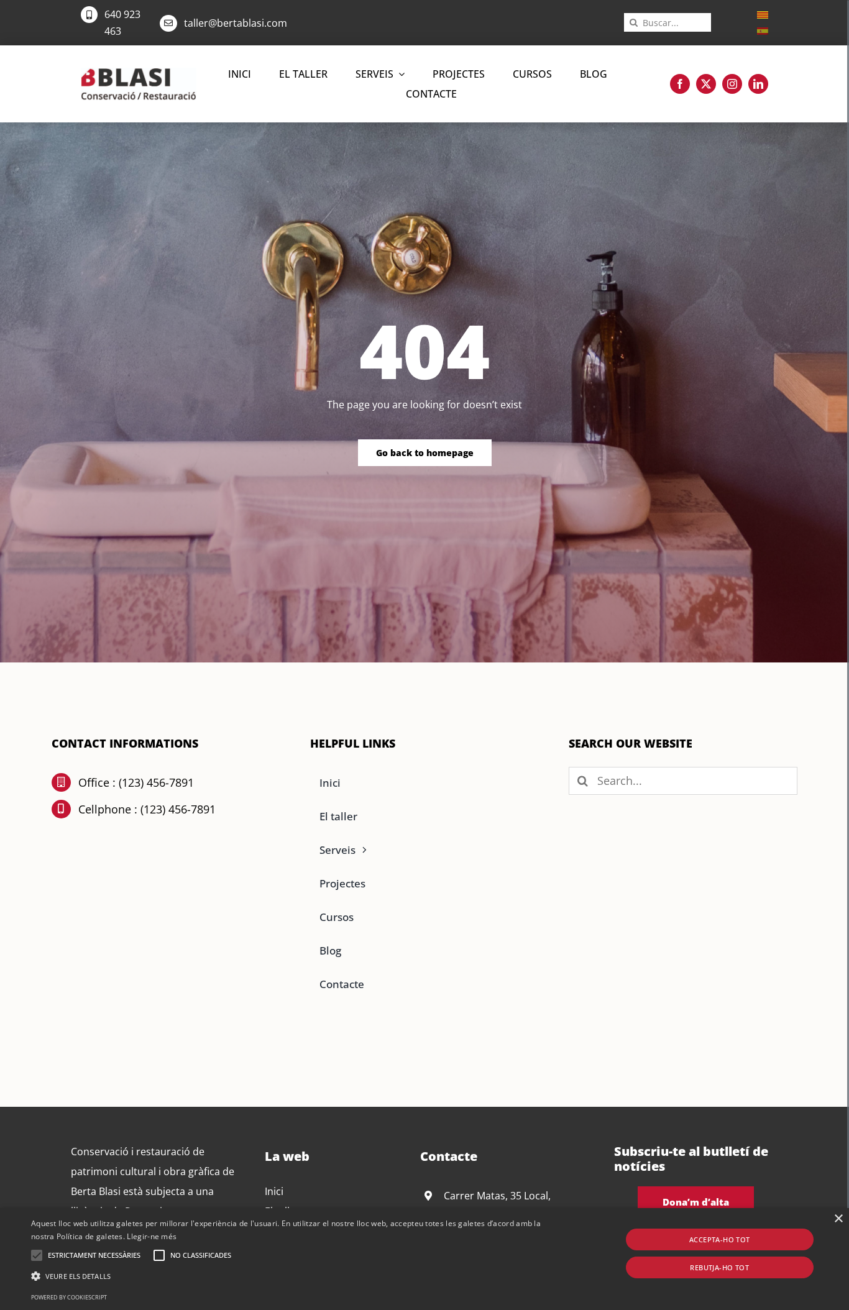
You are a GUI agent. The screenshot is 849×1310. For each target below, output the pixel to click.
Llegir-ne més (152, 1236)
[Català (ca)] (762, 13)
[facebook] (680, 84)
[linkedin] (758, 84)
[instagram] (732, 84)
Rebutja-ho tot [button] (719, 1267)
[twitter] (706, 84)
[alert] (424, 1259)
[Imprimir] (138, 73)
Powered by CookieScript (69, 1297)
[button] (36, 1255)
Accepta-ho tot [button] (719, 1239)
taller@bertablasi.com (235, 23)
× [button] (838, 1219)
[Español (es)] (762, 29)
